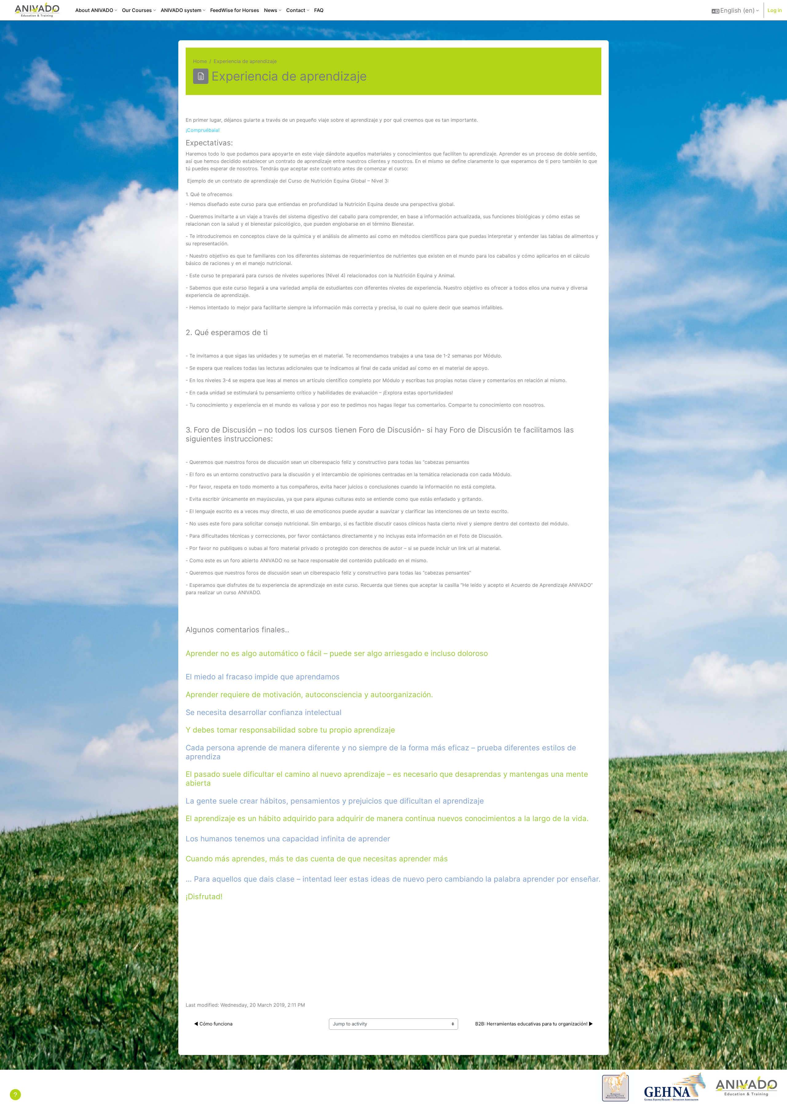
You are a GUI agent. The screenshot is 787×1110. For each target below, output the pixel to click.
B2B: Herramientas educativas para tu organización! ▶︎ (533, 1024)
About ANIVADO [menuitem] (94, 10)
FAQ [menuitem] (318, 10)
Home (200, 61)
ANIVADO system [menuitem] (181, 10)
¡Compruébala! (202, 130)
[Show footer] (15, 1094)
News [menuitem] (270, 10)
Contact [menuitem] (295, 10)
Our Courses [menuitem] (137, 10)
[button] (735, 10)
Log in (775, 10)
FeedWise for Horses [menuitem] (234, 10)
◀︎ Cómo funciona (213, 1024)
